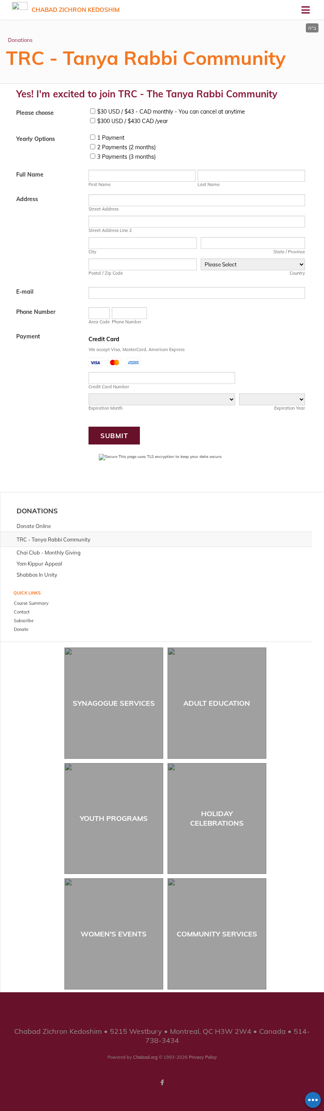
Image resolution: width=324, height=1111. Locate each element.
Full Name (29, 174)
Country (297, 273)
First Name (100, 184)
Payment (28, 336)
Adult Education (216, 703)
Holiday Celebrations (217, 818)
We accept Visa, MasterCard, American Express (137, 349)
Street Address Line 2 (110, 230)
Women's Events (114, 933)
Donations (20, 40)
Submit (114, 435)
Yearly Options (35, 138)
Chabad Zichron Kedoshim (76, 9)
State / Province (289, 251)
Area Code (99, 322)
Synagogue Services (114, 703)
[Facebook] (162, 1082)
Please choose (35, 112)
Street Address (104, 209)
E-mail (25, 291)
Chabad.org (145, 1057)
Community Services (217, 933)
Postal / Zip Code (106, 273)
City (92, 251)
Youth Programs (114, 818)
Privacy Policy (203, 1057)
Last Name (209, 184)
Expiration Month (105, 408)
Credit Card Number (109, 386)
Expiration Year (289, 408)
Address (27, 199)
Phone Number (35, 311)
